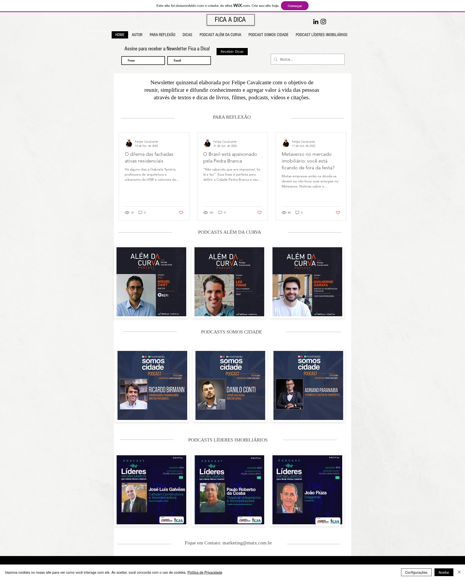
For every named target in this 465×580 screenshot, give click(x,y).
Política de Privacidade (204, 572)
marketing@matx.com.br (247, 542)
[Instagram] (323, 21)
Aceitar (444, 572)
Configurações (416, 572)
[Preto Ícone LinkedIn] (315, 21)
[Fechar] (459, 572)
